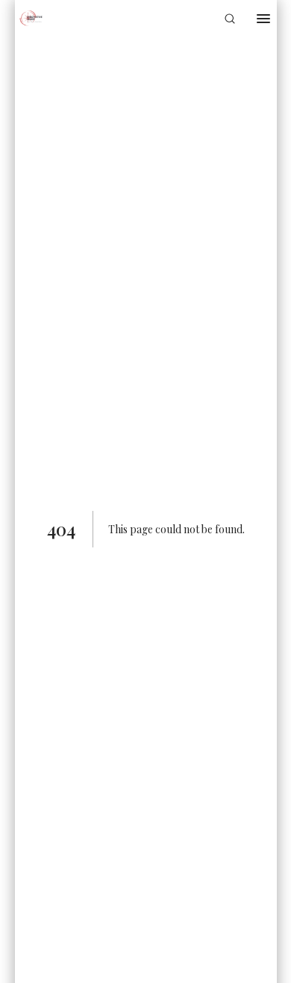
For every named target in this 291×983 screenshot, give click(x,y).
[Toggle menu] (263, 18)
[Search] (230, 18)
